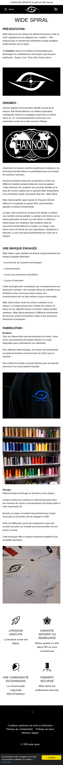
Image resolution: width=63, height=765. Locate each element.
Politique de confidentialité (19, 729)
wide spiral (34, 744)
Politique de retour (45, 729)
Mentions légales (30, 733)
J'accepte (51, 757)
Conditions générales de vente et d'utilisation (30, 725)
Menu (11, 9)
